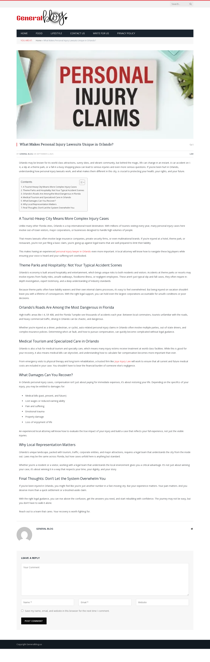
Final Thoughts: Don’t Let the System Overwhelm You (48, 207)
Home (24, 33)
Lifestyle (56, 33)
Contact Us (77, 33)
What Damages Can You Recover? (39, 200)
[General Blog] (42, 18)
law (191, 154)
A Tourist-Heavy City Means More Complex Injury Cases (50, 186)
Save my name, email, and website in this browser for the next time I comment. (67, 610)
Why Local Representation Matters (40, 204)
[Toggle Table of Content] (80, 182)
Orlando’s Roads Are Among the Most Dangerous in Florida (52, 193)
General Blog (26, 154)
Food (39, 33)
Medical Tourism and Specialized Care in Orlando (47, 197)
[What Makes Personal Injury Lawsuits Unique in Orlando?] (105, 94)
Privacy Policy (126, 33)
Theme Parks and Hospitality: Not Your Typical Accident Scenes (53, 190)
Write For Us (101, 33)
